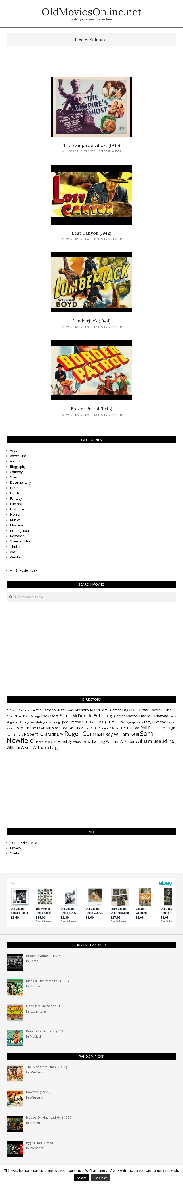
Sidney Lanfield (44, 741)
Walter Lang (96, 741)
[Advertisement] (91, 64)
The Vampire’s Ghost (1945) (91, 145)
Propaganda (19, 530)
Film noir (16, 503)
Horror (72, 151)
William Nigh (46, 747)
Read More (100, 1178)
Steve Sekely (63, 741)
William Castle (19, 747)
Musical (15, 519)
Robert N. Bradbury (43, 734)
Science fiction (21, 541)
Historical (17, 509)
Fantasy (16, 498)
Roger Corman (84, 733)
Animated (17, 461)
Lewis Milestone (48, 728)
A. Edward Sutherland (19, 710)
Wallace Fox (80, 741)
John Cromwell (72, 722)
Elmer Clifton (14, 716)
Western (72, 239)
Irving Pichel (19, 722)
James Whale (34, 722)
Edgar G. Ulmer (135, 709)
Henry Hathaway (153, 715)
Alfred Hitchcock (44, 710)
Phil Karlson (131, 728)
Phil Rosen (150, 727)
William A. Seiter (120, 741)
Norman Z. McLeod (110, 728)
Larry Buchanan (155, 722)
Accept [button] (81, 1178)
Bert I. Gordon (111, 710)
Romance (17, 536)
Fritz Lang (103, 716)
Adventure (18, 455)
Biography (18, 466)
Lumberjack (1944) (92, 321)
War (13, 552)
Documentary (20, 482)
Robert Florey (15, 735)
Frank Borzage (31, 716)
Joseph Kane (136, 722)
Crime (14, 477)
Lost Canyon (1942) (91, 233)
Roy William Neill (122, 734)
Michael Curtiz (89, 728)
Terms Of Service (23, 842)
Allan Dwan (65, 710)
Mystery (16, 525)
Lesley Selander (109, 151)
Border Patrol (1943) (91, 408)
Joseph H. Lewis (112, 722)
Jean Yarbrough (52, 722)
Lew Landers (70, 728)
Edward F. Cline (160, 710)
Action (14, 450)
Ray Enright (168, 728)
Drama (15, 487)
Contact (16, 853)
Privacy (15, 848)
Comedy (16, 471)
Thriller (15, 546)
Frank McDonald (76, 716)
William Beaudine (154, 741)
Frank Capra (49, 716)
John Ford (90, 722)
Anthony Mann (87, 709)
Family (15, 493)
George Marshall (126, 716)
